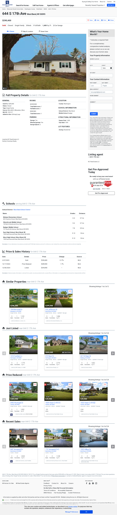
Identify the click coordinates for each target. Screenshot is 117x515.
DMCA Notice (48, 493)
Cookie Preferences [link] (74, 493)
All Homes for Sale (8, 483)
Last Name (105, 82)
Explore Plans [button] (92, 500)
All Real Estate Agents (22, 483)
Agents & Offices (53, 5)
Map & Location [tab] (28, 31)
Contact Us (55, 483)
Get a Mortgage (68, 5)
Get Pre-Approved (101, 193)
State (104, 65)
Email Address (94, 89)
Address (94, 59)
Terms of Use (106, 145)
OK (86, 512)
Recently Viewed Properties (94, 5)
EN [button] (114, 1)
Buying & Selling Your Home (90, 1)
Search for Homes (22, 5)
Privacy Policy (48, 486)
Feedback (46, 483)
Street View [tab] (44, 31)
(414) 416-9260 (29, 414)
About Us (102, 1)
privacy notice (72, 506)
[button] (111, 5)
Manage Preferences (71, 512)
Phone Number (94, 95)
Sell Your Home (38, 5)
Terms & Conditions (50, 490)
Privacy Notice (93, 146)
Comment (93, 102)
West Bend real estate (58, 476)
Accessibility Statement (65, 490)
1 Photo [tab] (11, 31)
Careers (109, 1)
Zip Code (92, 72)
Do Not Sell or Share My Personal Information (58, 488)
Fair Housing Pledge (60, 493)
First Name (93, 82)
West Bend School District (21, 210)
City (91, 65)
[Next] (113, 353)
